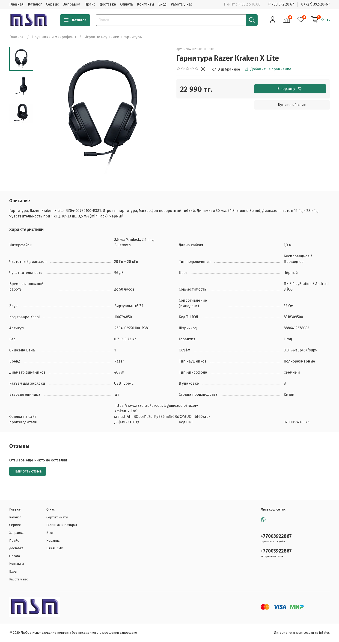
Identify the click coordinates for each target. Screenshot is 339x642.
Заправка (71, 4)
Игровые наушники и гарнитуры (113, 37)
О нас (50, 509)
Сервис (52, 4)
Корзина (52, 541)
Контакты (145, 4)
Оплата (126, 4)
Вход (162, 4)
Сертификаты (57, 517)
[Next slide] (160, 113)
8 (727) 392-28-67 (315, 4)
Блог (50, 533)
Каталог (35, 4)
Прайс (89, 4)
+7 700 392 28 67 (280, 4)
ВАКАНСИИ (55, 548)
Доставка (108, 4)
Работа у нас (182, 4)
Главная (16, 4)
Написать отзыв (27, 471)
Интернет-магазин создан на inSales (302, 633)
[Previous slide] (44, 113)
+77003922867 (276, 536)
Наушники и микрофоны (54, 37)
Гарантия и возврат (61, 525)
